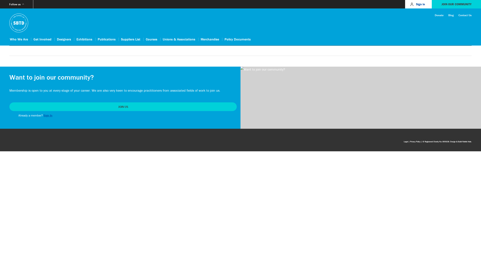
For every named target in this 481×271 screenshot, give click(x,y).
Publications (107, 39)
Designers (64, 39)
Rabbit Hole (466, 141)
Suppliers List (130, 39)
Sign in (420, 4)
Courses (151, 39)
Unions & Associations (179, 39)
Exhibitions (84, 39)
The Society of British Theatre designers (18, 23)
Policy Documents (238, 39)
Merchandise (210, 39)
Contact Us (465, 15)
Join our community (456, 4)
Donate (439, 15)
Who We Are (19, 39)
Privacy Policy (415, 141)
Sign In (48, 115)
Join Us (123, 107)
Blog (451, 15)
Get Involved (42, 39)
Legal (406, 141)
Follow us (15, 4)
